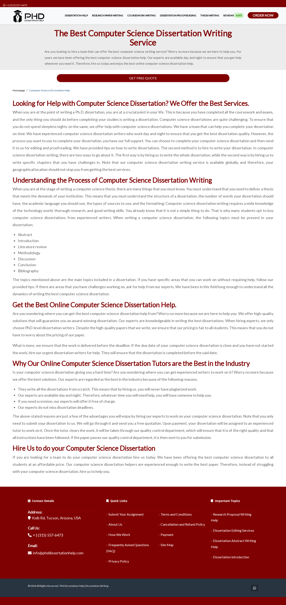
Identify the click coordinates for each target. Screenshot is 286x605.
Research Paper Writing (107, 15)
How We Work (119, 535)
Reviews (232, 15)
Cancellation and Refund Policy (183, 524)
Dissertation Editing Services (233, 530)
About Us (115, 524)
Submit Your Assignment (126, 514)
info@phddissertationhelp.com (58, 553)
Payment (167, 535)
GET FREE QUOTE (143, 78)
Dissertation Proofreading (178, 15)
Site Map (167, 545)
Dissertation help (76, 15)
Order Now (263, 15)
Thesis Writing (209, 15)
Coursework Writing (141, 15)
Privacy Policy (118, 561)
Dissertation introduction (231, 557)
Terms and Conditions (176, 514)
